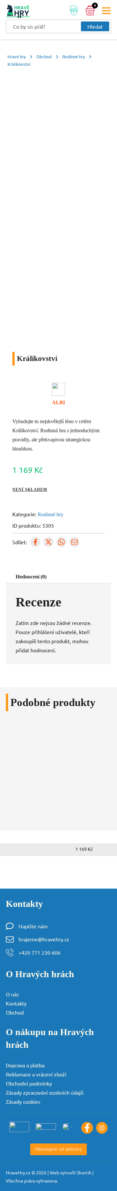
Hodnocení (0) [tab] (31, 576)
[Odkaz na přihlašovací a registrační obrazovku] (74, 12)
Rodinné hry (73, 56)
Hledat (95, 26)
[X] (48, 542)
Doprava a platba (25, 1065)
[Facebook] (35, 542)
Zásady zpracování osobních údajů (45, 1092)
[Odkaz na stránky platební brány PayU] (19, 1126)
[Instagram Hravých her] (102, 1127)
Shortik (84, 1172)
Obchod (44, 56)
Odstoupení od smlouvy (58, 1149)
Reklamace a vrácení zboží (36, 1074)
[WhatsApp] (61, 542)
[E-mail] (74, 542)
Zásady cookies (23, 1101)
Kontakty (16, 1003)
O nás (12, 994)
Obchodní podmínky (29, 1083)
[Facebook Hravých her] (87, 1127)
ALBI (58, 402)
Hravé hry (16, 56)
